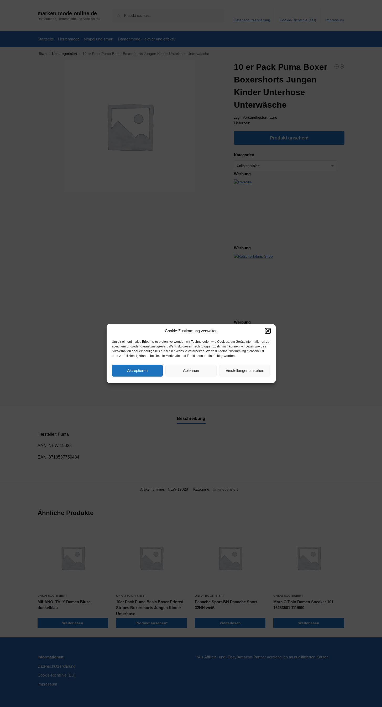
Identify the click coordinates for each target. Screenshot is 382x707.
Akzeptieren (137, 370)
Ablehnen (191, 370)
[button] (267, 331)
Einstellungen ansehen (245, 370)
